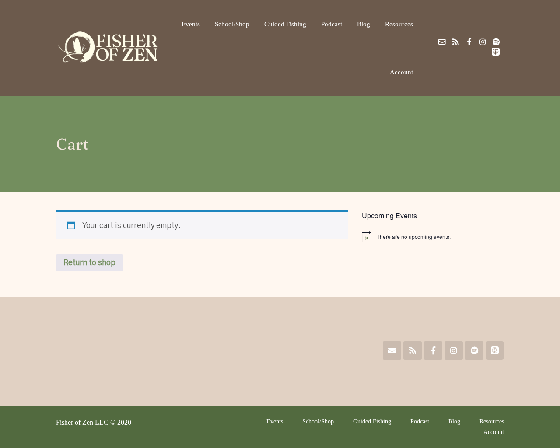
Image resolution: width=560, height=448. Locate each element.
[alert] (433, 236)
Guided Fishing (285, 24)
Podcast (331, 24)
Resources (399, 24)
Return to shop (89, 262)
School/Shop (232, 24)
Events (191, 24)
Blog (363, 24)
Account (401, 72)
